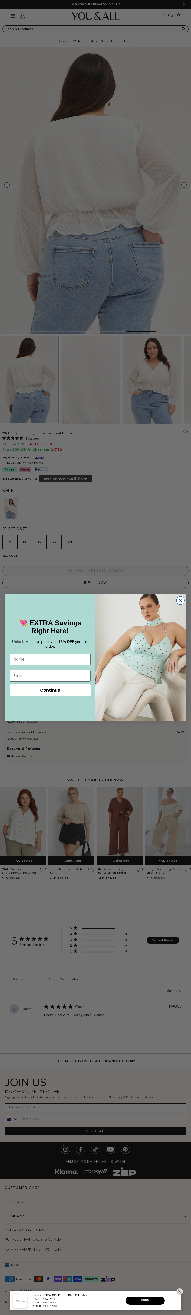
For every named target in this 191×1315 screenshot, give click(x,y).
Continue (50, 690)
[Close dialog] (180, 600)
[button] (179, 1291)
